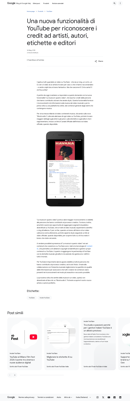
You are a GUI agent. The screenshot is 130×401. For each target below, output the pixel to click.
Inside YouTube (45, 298)
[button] (98, 61)
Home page (31, 11)
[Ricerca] (114, 3)
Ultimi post (36, 3)
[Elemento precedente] (9, 375)
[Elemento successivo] (14, 375)
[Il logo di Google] (11, 397)
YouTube (49, 11)
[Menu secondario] (120, 3)
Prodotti (46, 3)
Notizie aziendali (57, 3)
